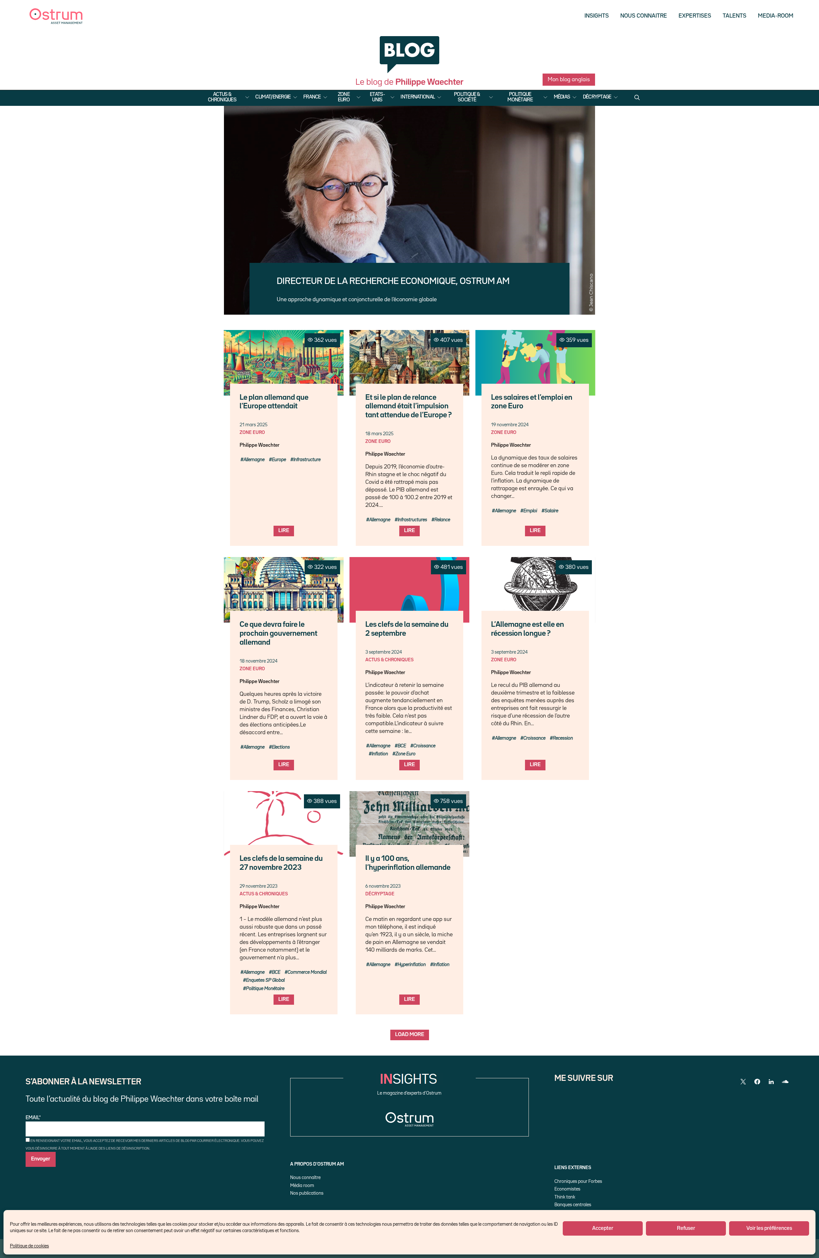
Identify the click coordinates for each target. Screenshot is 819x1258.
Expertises (695, 16)
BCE (402, 746)
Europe (279, 460)
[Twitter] (743, 1082)
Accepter (602, 1228)
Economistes (567, 1189)
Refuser (686, 1228)
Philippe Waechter (259, 445)
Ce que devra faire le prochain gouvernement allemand (278, 633)
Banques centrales (572, 1205)
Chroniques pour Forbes (578, 1181)
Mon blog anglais (569, 79)
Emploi (530, 511)
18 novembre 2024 (258, 661)
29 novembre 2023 (258, 886)
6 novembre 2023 (383, 886)
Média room (302, 1185)
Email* (33, 1118)
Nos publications (306, 1193)
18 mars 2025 (379, 434)
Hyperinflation (412, 965)
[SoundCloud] (785, 1082)
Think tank (564, 1197)
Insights (596, 16)
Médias (562, 97)
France (312, 97)
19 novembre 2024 (510, 425)
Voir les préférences (769, 1228)
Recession (563, 738)
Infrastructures (412, 520)
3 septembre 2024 (383, 652)
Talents (734, 16)
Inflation (380, 754)
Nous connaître (305, 1177)
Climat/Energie (272, 97)
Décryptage (597, 97)
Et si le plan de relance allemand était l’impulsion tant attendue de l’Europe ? (408, 406)
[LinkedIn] (771, 1082)
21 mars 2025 (253, 425)
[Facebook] (757, 1082)
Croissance (424, 746)
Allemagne (254, 460)
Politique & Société (467, 97)
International (418, 97)
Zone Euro (344, 97)
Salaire (551, 511)
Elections (281, 747)
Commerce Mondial (307, 972)
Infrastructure (307, 460)
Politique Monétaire (520, 97)
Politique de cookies (29, 1246)
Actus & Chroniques (222, 97)
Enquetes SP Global (265, 980)
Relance (442, 520)
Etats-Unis (377, 97)
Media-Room (775, 16)
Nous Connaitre (643, 16)
